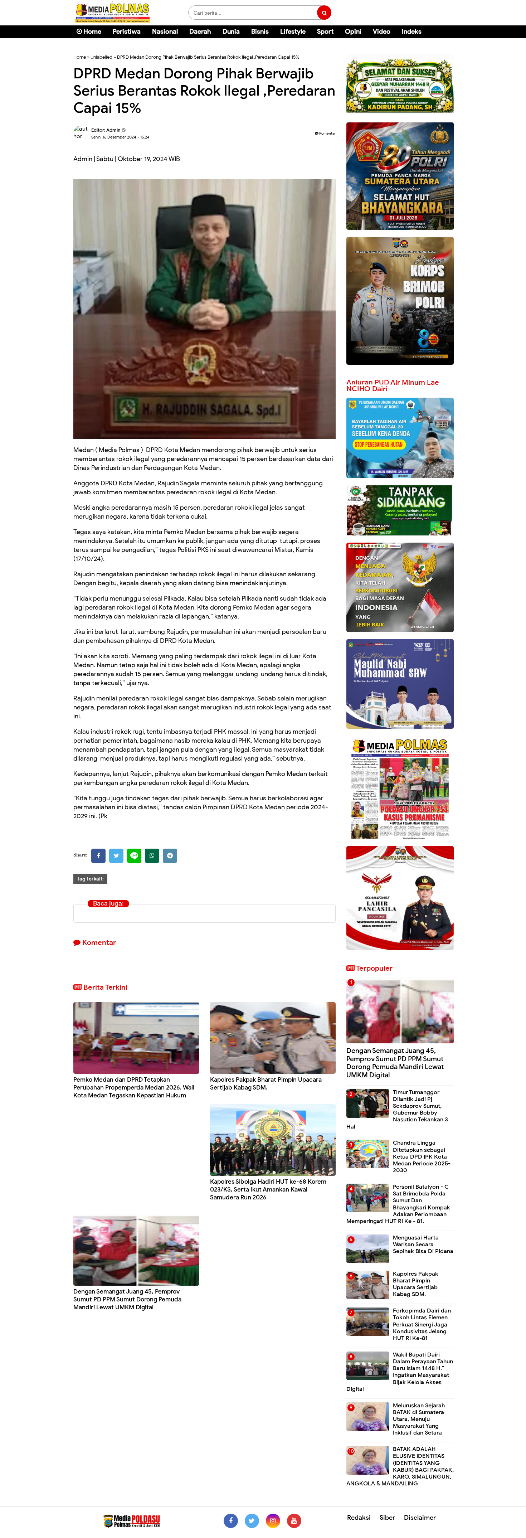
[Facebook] (98, 856)
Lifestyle (293, 31)
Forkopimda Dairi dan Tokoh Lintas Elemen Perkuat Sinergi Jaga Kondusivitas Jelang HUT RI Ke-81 (422, 1324)
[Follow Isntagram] (273, 1521)
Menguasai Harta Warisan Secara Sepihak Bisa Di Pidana (423, 1244)
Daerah (200, 31)
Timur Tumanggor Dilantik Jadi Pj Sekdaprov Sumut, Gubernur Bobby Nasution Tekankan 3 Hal (397, 1109)
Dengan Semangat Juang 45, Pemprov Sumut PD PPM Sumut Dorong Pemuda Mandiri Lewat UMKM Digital (127, 1299)
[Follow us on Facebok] (231, 1521)
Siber (387, 1518)
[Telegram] (170, 856)
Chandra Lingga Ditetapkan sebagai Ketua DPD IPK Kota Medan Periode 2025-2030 (421, 1156)
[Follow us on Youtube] (294, 1521)
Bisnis (260, 31)
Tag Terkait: (90, 879)
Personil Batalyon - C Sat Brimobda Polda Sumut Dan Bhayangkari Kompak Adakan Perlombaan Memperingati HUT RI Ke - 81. (398, 1204)
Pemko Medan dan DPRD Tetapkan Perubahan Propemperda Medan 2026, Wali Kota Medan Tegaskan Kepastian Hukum (133, 1087)
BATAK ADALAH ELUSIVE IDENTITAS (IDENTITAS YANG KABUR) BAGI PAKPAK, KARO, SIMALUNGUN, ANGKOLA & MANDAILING (400, 1466)
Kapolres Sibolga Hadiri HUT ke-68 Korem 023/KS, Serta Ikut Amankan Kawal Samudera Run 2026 (268, 1189)
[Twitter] (116, 856)
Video (381, 31)
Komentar (327, 133)
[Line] (134, 856)
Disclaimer (420, 1518)
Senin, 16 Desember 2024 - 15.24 (120, 137)
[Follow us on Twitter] (252, 1521)
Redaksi (359, 1518)
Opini (353, 31)
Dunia (231, 31)
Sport (325, 31)
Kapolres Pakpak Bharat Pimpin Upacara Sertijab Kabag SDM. (266, 1083)
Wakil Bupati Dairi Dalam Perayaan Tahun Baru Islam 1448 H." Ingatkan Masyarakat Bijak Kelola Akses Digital (399, 1372)
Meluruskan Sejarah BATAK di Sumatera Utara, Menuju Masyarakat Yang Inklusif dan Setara (419, 1419)
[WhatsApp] (152, 856)
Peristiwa (127, 31)
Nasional (165, 31)
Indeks (412, 31)
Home (91, 31)
